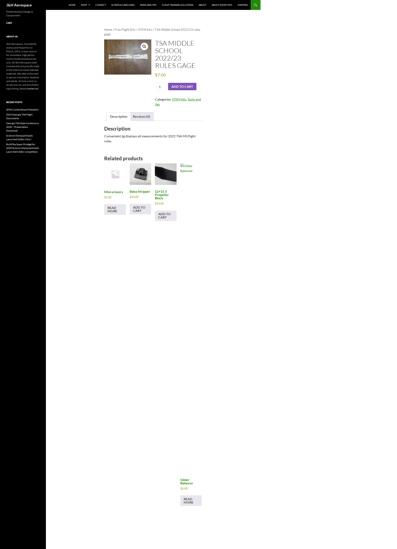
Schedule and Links (123, 5)
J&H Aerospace (19, 5)
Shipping (243, 5)
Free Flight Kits (125, 29)
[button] (144, 46)
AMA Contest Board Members (22, 109)
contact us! (33, 88)
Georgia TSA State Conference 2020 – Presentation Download (22, 127)
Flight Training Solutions (177, 5)
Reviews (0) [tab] (141, 116)
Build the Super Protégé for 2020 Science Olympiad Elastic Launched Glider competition (22, 148)
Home (72, 5)
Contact (100, 5)
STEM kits (145, 29)
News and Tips (148, 5)
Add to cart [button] (139, 209)
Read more (112, 209)
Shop (84, 5)
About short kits (222, 5)
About (202, 5)
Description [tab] (118, 116)
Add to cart (182, 86)
